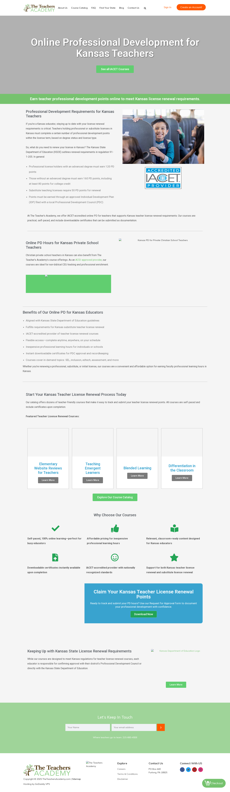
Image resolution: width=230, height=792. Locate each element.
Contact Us (133, 7)
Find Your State (107, 7)
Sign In (167, 7)
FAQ (93, 7)
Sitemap (76, 779)
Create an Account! (191, 7)
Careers (121, 769)
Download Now (143, 614)
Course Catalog (79, 7)
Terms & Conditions (127, 774)
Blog (121, 7)
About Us (62, 7)
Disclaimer (122, 779)
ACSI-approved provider (88, 259)
